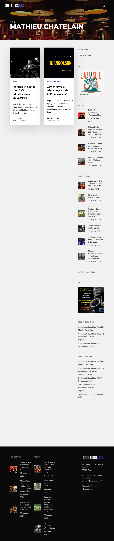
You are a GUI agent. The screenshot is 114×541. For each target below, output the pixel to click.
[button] (109, 6)
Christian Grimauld (53, 118)
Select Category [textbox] (85, 55)
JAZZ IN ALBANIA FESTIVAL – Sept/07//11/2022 (91, 337)
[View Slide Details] (91, 83)
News (15, 81)
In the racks (51, 81)
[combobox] (91, 55)
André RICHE (18, 119)
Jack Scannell (84, 385)
